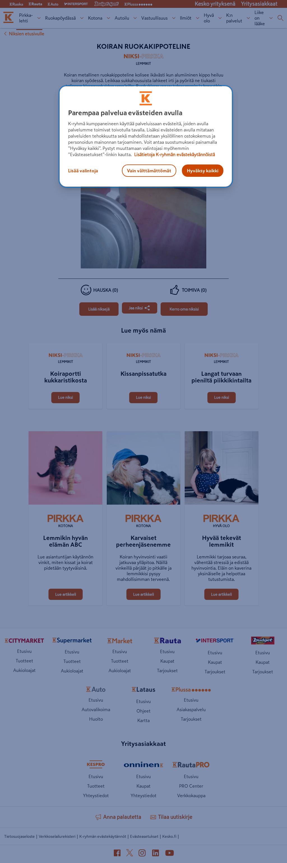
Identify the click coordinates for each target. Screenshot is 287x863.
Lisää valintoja (83, 170)
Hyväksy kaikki (202, 170)
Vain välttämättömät (149, 170)
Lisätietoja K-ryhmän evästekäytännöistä (174, 154)
